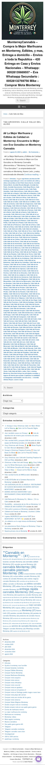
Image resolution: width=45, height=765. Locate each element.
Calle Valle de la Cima (32, 200)
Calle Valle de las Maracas (12, 248)
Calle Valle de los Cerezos (17, 267)
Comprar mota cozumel (12, 685)
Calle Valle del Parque (16, 354)
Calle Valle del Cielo (21, 321)
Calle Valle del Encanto (10, 327)
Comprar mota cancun (12, 680)
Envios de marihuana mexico (14, 709)
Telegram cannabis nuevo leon (15, 731)
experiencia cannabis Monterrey (29, 595)
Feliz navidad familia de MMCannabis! (17, 475)
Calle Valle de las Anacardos (31, 235)
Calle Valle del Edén (34, 325)
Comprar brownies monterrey (14, 668)
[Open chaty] (38, 759)
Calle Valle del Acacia (17, 304)
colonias (34, 371)
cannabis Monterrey (19, 567)
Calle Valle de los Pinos (18, 290)
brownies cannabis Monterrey (14, 562)
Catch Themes (28, 762)
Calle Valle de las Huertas (31, 243)
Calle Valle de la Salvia (22, 227)
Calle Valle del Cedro (30, 319)
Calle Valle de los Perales (16, 287)
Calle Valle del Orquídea (21, 352)
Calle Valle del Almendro (18, 308)
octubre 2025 (9, 644)
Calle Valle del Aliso (24, 306)
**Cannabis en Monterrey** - (16, 554)
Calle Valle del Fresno (33, 329)
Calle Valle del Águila (10, 306)
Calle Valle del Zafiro (15, 371)
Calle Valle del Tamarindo (28, 365)
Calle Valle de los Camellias (20, 262)
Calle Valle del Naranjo (26, 348)
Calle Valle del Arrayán (17, 310)
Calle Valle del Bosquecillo (20, 315)
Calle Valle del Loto (19, 342)
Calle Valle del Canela (16, 319)
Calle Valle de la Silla (15, 229)
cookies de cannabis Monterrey (15, 579)
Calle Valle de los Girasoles (18, 273)
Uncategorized (9, 734)
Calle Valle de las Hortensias (12, 243)
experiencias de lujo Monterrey (12, 597)
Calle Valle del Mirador (10, 348)
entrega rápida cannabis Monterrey (20, 590)
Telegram (8, 726)
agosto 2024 (9, 654)
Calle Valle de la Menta (28, 216)
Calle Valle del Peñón (31, 354)
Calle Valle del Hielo (18, 333)
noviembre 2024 (10, 651)
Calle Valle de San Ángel (29, 300)
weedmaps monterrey (12, 739)
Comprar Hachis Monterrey (13, 673)
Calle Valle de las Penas (11, 252)
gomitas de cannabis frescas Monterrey (20, 600)
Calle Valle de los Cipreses (17, 269)
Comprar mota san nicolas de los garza (18, 697)
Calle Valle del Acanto (32, 304)
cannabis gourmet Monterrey (25, 564)
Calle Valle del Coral (29, 323)
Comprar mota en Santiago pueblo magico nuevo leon (22, 692)
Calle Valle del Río (9, 359)
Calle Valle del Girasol (25, 331)
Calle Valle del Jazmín (21, 338)
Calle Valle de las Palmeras (29, 250)
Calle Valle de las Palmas (11, 250)
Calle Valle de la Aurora (24, 195)
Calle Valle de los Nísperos (21, 283)
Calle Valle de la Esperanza (24, 204)
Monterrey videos (10, 717)
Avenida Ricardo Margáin (21, 185)
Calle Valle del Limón (28, 340)
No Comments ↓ (34, 152)
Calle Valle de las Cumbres (29, 239)
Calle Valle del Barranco (26, 313)
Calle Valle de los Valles (33, 298)
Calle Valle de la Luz (32, 214)
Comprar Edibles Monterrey (14, 670)
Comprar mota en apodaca (13, 687)
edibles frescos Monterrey (26, 586)
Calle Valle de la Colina (10, 202)
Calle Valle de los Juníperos (17, 275)
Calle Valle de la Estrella (18, 208)
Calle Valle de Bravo (16, 191)
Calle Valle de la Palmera (18, 220)
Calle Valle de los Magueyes (19, 279)
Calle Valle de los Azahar (16, 260)
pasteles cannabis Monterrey (21, 613)
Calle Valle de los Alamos (21, 256)
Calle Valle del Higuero (10, 336)
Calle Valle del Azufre (10, 313)
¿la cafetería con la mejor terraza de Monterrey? (21, 521)
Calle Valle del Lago (14, 340)
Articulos (13, 179)
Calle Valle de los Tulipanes (16, 298)
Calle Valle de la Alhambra (28, 193)
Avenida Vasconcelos (15, 187)
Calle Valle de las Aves (10, 237)
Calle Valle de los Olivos (19, 285)
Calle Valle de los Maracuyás (21, 281)
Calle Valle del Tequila (34, 367)
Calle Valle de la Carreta (16, 200)
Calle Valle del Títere (10, 369)
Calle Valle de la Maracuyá (12, 216)
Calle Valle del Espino (18, 329)
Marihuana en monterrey (13, 714)
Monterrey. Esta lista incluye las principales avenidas (20, 373)
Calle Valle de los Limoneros (19, 277)
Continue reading (32, 174)
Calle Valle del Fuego (10, 331)
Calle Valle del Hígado (32, 333)
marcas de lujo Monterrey (20, 605)
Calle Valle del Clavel (15, 323)
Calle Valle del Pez (9, 357)
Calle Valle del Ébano (21, 325)
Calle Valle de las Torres (25, 254)
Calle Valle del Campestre (18, 317)
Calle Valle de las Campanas (28, 237)
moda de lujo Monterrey (14, 610)
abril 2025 (8, 647)
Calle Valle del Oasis (17, 350)
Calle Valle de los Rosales (17, 292)
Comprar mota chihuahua (13, 682)
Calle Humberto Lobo (21, 189)
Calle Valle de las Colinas (11, 239)
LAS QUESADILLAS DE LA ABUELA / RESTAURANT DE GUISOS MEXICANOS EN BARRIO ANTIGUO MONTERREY (23, 486)
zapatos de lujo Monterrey (21, 631)
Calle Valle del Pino (22, 357)
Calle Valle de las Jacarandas (13, 246)
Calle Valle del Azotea (33, 310)
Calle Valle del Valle (23, 369)
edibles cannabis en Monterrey (14, 584)
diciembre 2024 (10, 649)
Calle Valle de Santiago (26, 302)
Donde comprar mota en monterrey (16, 704)
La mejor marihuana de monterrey (16, 712)
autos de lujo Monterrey (34, 559)
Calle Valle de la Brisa (19, 197)
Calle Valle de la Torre (25, 231)
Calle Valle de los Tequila (18, 296)
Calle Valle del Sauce (10, 363)
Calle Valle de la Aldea (31, 191)
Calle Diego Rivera (29, 187)
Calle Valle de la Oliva (21, 218)
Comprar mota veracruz (12, 700)
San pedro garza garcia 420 (14, 724)
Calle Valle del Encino (26, 327)
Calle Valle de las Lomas (31, 246)
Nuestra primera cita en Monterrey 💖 (17, 531)
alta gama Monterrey (19, 559)
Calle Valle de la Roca (29, 225)
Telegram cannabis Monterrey (14, 628)
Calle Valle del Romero (17, 361)
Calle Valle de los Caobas (18, 264)
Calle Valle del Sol (13, 365)
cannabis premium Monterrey (16, 571)
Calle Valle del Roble (22, 359)
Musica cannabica (11, 722)
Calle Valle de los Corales (18, 271)
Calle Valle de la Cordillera (27, 202)
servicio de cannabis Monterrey (27, 625)
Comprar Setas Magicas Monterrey (16, 702)
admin (25, 152)
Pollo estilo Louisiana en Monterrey (16, 509)
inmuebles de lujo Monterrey (23, 602)
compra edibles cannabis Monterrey (26, 576)
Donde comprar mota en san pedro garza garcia (20, 707)
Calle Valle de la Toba (10, 231)
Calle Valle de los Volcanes (12, 300)
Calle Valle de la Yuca (15, 233)
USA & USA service (11, 736)
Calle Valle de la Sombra (30, 229)
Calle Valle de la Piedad (15, 223)
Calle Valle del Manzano (18, 344)
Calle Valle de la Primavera (12, 225)
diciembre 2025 (10, 642)
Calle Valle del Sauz (24, 363)
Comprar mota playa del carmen (15, 695)
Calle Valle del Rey (35, 357)
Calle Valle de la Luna (18, 214)
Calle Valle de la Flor (10, 210)
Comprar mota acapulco (13, 677)
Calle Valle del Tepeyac (18, 367)
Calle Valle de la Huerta (19, 212)
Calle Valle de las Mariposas (30, 248)
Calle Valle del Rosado (33, 361)
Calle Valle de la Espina (19, 206)
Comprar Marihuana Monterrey (15, 675)
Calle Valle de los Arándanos (20, 258)
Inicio (5, 114)
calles (24, 371)
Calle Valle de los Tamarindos (18, 294)
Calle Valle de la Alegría (11, 193)
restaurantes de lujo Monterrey (21, 623)
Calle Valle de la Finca (34, 208)
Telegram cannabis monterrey (14, 729)
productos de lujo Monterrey (21, 621)
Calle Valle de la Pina (31, 223)
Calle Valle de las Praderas (28, 252)
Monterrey (29, 610)
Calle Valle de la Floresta (25, 210)
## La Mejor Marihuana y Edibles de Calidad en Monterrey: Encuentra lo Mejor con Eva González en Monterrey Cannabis (22, 140)
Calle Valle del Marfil (17, 346)
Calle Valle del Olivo (30, 350)
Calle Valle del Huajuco (26, 336)
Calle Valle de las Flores (11, 241)
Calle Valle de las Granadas (29, 241)
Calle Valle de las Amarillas (12, 235)
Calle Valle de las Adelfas (31, 233)
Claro (28, 371)
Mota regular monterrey (12, 719)
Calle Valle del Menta (31, 346)
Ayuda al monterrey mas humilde (16, 665)
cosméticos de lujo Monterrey (29, 581)
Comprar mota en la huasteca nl (15, 690)
